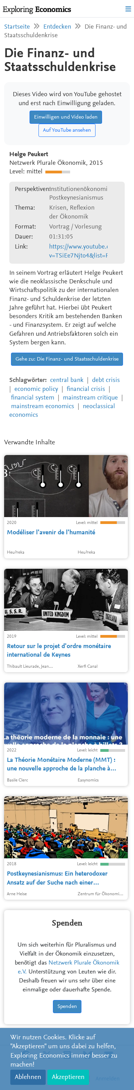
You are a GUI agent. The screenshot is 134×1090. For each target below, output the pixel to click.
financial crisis (86, 389)
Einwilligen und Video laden (66, 117)
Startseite (17, 27)
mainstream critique (90, 398)
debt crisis (106, 380)
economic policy (36, 389)
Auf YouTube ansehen (67, 130)
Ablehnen (28, 1077)
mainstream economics (42, 406)
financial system (32, 398)
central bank (66, 380)
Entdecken (57, 27)
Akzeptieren (68, 1077)
